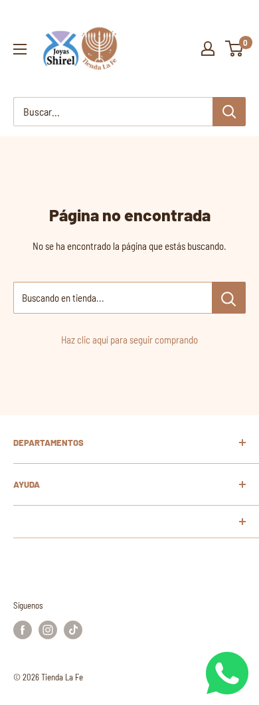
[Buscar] (229, 111)
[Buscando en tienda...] (229, 298)
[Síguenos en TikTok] (73, 630)
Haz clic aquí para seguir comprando (129, 340)
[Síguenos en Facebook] (22, 630)
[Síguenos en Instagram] (48, 630)
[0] (234, 48)
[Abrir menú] (20, 49)
